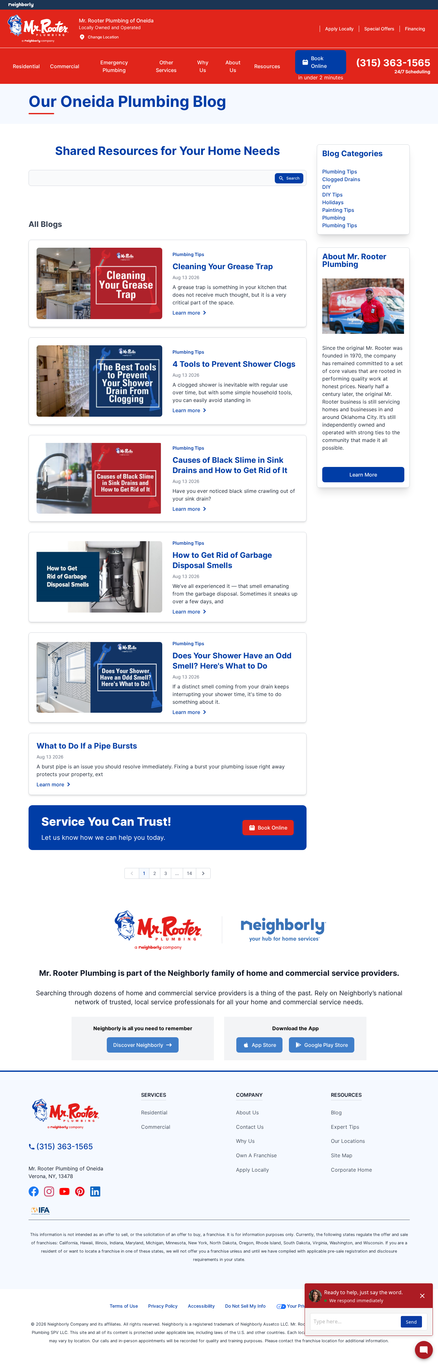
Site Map (341, 1155)
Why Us (245, 1141)
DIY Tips (332, 194)
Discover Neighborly (138, 1045)
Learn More (363, 474)
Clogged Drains (341, 179)
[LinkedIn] (95, 1191)
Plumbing (333, 217)
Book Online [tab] (319, 62)
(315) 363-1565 (64, 1146)
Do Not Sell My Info (245, 1306)
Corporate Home (351, 1170)
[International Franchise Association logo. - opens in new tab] (40, 1211)
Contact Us (250, 1127)
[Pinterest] (80, 1191)
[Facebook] (34, 1191)
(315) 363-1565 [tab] (393, 62)
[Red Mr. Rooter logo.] (158, 930)
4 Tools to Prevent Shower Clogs (234, 364)
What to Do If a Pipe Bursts (87, 745)
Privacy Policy (163, 1306)
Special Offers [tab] (379, 28)
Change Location (103, 37)
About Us (247, 1112)
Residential (154, 1112)
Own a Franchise (256, 1155)
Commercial (155, 1127)
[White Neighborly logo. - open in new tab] (21, 5)
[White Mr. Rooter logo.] (38, 28)
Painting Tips (338, 210)
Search (292, 178)
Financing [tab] (415, 28)
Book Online (272, 827)
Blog (336, 1112)
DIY (326, 187)
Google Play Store (326, 1045)
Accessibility (201, 1306)
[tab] (114, 66)
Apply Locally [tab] (339, 28)
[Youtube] (64, 1191)
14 (189, 873)
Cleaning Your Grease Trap (223, 266)
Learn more (186, 312)
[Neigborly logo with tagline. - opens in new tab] (283, 929)
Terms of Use (124, 1306)
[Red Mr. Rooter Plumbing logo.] (77, 1113)
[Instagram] (49, 1191)
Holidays (333, 202)
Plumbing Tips (188, 254)
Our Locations (348, 1141)
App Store (264, 1045)
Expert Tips (345, 1127)
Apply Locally (252, 1170)
